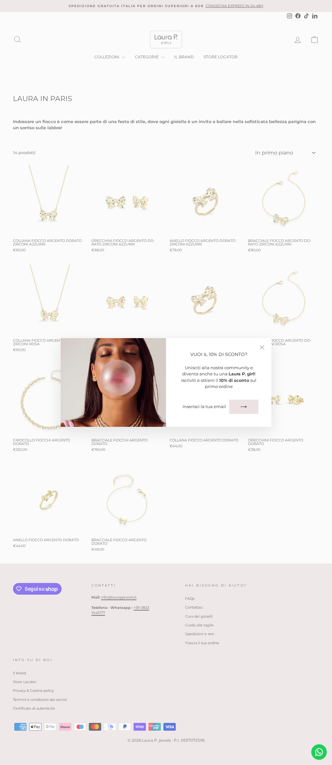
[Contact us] (319, 752)
